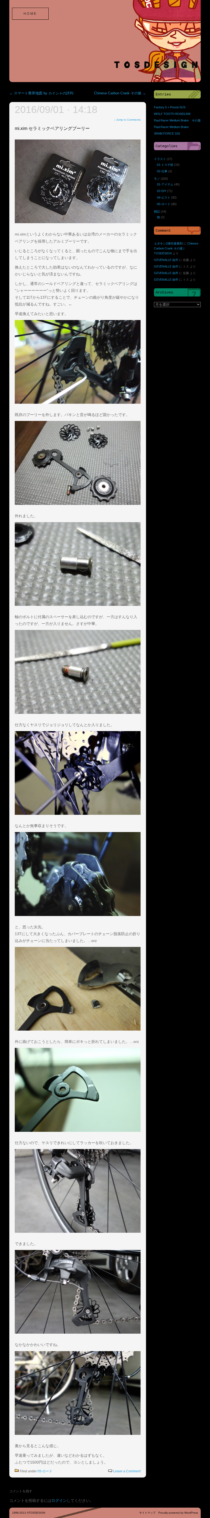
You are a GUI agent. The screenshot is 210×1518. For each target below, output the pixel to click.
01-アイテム (165, 184)
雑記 (157, 211)
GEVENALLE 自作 (166, 259)
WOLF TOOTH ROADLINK (172, 113)
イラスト (160, 159)
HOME (30, 14)
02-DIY (161, 191)
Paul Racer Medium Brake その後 (177, 120)
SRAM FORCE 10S (167, 133)
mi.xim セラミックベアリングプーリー (52, 128)
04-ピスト (163, 197)
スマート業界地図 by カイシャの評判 (41, 93)
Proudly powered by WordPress (178, 1512)
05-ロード (44, 1471)
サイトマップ (147, 1512)
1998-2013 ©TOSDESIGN (28, 1512)
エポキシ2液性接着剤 (168, 243)
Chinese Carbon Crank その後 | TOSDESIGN (176, 248)
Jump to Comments (127, 119)
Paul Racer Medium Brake (171, 127)
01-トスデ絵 (165, 164)
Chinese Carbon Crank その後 (120, 93)
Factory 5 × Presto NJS (169, 107)
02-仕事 (162, 171)
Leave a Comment (127, 1471)
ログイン (59, 1500)
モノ (157, 178)
